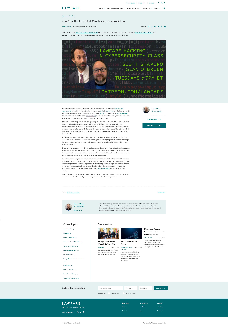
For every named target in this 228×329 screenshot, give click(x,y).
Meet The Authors (153, 119)
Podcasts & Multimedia (115, 8)
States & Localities (69, 269)
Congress (66, 233)
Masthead (160, 311)
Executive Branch (68, 254)
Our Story (160, 307)
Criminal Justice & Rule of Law (72, 242)
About (156, 8)
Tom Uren (101, 247)
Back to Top (161, 192)
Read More (77, 210)
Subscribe (130, 3)
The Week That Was (130, 293)
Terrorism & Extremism (70, 278)
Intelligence (67, 265)
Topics (101, 8)
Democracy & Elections (70, 250)
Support (142, 3)
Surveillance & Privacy (70, 274)
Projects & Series (133, 8)
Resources (146, 8)
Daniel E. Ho (124, 247)
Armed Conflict (68, 229)
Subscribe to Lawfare (154, 125)
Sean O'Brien (66, 26)
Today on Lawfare (115, 293)
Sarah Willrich (148, 237)
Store (151, 3)
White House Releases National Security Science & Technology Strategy (154, 232)
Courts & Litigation (69, 237)
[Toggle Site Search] (164, 8)
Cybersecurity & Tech (68, 16)
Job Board (142, 307)
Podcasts (125, 311)
